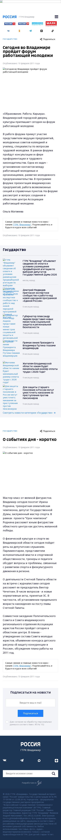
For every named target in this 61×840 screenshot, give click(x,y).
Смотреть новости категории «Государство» (28, 412)
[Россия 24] (23, 24)
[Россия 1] (9, 24)
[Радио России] (37, 24)
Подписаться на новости (30, 692)
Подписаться (30, 713)
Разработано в (29, 782)
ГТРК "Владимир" (22, 224)
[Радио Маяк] (51, 25)
